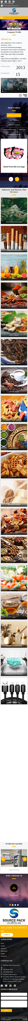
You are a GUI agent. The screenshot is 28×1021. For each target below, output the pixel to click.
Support (3, 953)
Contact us (7, 935)
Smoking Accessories (14, 134)
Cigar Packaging (14, 120)
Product (3, 946)
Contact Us (4, 956)
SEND (6, 1010)
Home (2, 943)
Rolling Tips (22, 129)
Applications (4, 951)
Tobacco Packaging (14, 125)
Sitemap (25, 1019)
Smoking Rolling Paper (9, 129)
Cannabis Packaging (14, 115)
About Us (3, 948)
